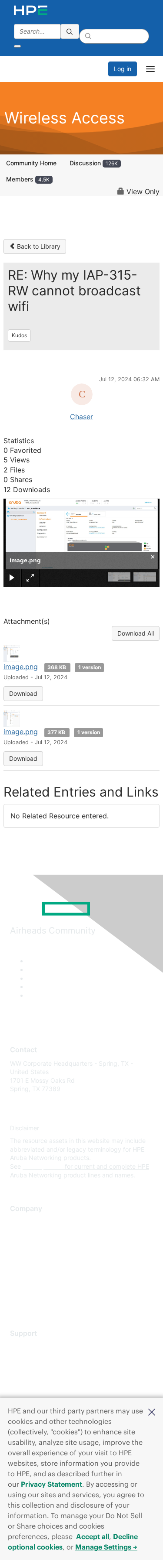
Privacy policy (30, 1273)
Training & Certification (42, 1372)
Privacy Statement (51, 1484)
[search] (70, 31)
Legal (18, 1299)
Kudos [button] (19, 335)
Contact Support (33, 1359)
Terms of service (33, 1286)
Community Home (31, 163)
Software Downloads (39, 1385)
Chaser (81, 416)
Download (23, 693)
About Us (23, 1222)
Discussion (94, 163)
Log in (122, 68)
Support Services (34, 1346)
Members (28, 179)
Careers (21, 1234)
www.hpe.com (43, 1166)
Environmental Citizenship (46, 1260)
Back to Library (37, 246)
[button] (151, 1411)
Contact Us (26, 1248)
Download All (135, 633)
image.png (20, 666)
